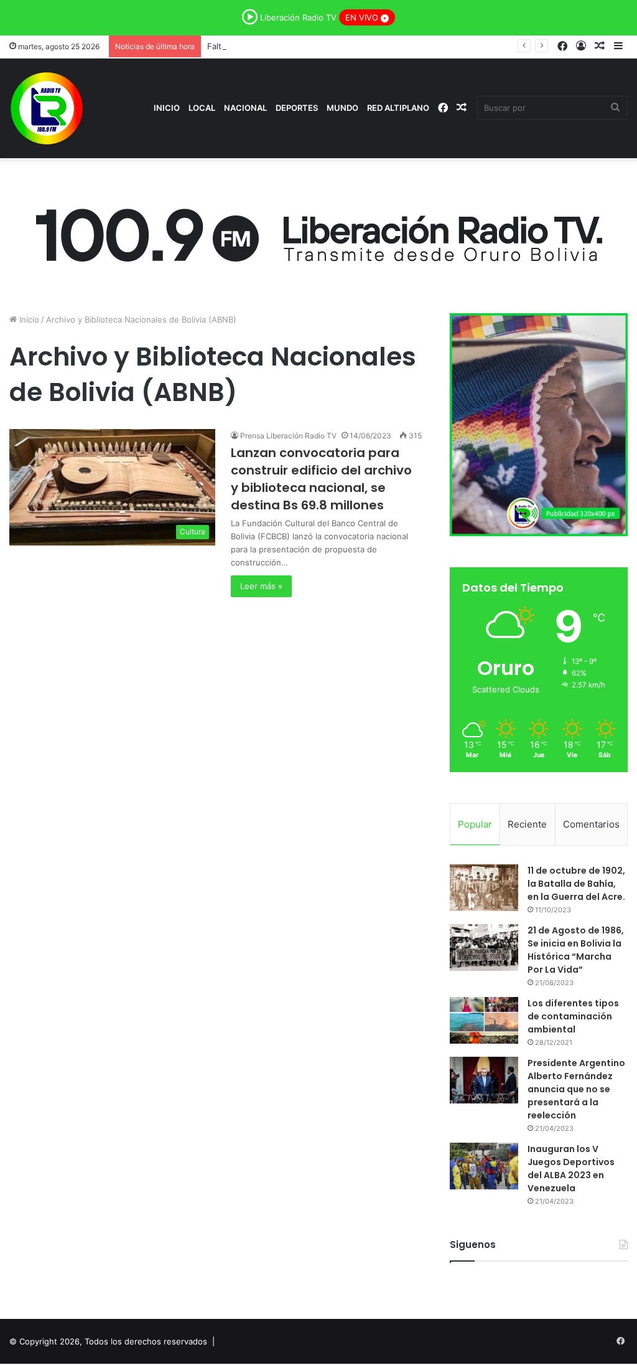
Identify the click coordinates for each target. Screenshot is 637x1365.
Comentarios (591, 824)
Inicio (167, 108)
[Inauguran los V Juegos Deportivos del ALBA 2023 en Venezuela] (484, 1166)
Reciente (527, 824)
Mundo (342, 108)
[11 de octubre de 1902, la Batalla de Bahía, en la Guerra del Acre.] (484, 887)
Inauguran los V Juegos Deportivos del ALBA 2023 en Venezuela (571, 1168)
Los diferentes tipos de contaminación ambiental (573, 1016)
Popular (475, 824)
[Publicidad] (318, 232)
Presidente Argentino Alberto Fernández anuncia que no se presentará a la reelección (576, 1089)
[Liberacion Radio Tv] (46, 108)
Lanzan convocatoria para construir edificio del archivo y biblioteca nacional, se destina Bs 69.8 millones (321, 479)
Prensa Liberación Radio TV (288, 435)
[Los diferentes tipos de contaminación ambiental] (484, 1020)
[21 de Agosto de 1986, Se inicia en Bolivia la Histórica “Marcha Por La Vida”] (484, 947)
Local (201, 108)
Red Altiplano (398, 108)
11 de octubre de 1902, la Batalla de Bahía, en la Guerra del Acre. (576, 883)
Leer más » (261, 586)
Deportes (297, 108)
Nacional (245, 108)
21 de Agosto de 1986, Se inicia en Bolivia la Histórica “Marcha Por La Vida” (576, 950)
